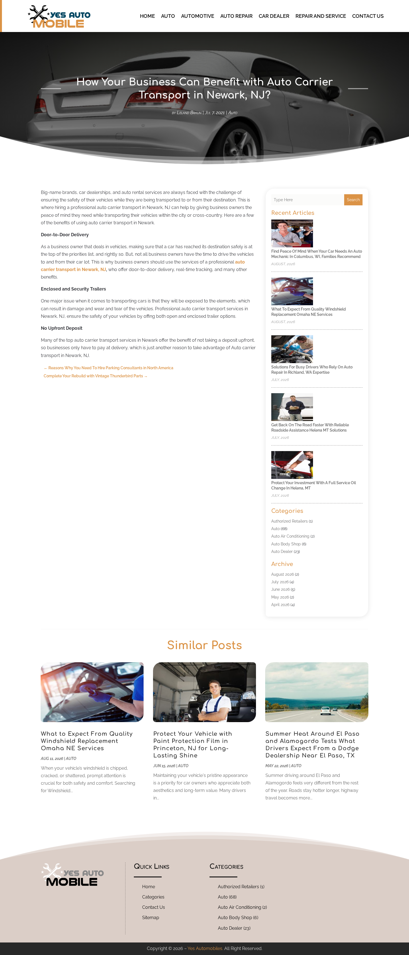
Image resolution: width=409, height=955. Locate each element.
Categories (153, 897)
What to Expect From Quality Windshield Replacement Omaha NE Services (87, 741)
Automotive (197, 16)
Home (147, 16)
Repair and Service (320, 16)
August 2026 (282, 574)
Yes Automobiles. (205, 948)
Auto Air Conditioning (290, 536)
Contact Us (368, 16)
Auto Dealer (282, 551)
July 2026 (280, 582)
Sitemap (150, 917)
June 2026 (280, 589)
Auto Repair (236, 16)
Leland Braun (189, 112)
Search (353, 200)
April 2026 (280, 604)
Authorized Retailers (289, 521)
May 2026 (280, 597)
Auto (168, 16)
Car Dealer (274, 16)
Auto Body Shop (286, 544)
